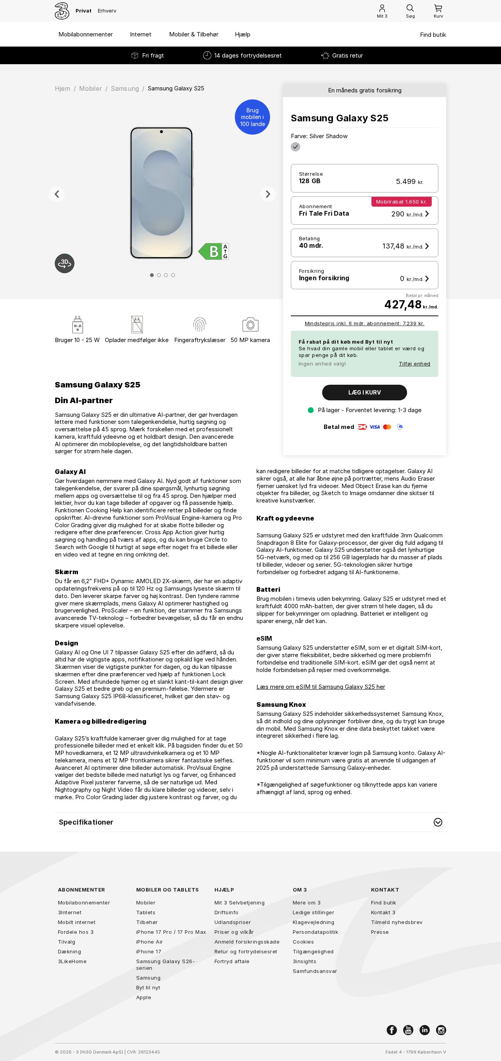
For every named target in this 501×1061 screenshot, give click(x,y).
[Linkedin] (425, 1030)
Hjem (62, 88)
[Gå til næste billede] (268, 194)
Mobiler (90, 88)
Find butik (433, 34)
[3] (62, 11)
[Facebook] (392, 1030)
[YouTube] (408, 1030)
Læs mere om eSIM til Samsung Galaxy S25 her (320, 686)
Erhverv (107, 10)
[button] (250, 822)
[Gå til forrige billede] (57, 194)
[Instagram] (441, 1030)
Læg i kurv (364, 392)
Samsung (125, 88)
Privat (84, 10)
